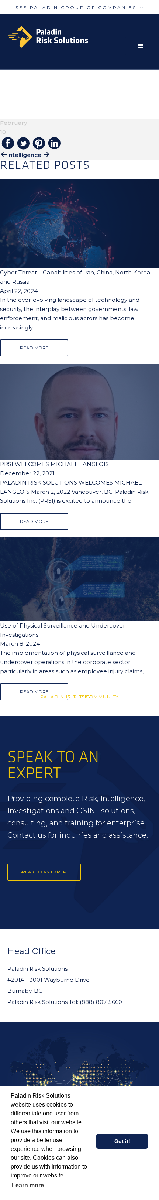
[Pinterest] (38, 144)
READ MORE (34, 348)
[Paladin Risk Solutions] (83, 36)
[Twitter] (23, 144)
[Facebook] (7, 143)
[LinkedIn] (54, 143)
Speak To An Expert (44, 872)
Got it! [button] (122, 1141)
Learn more (28, 1185)
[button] (142, 46)
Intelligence (24, 154)
